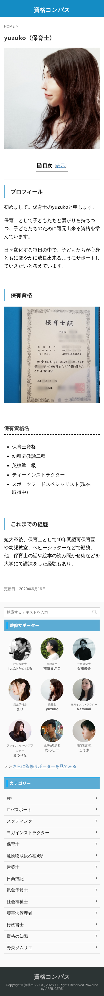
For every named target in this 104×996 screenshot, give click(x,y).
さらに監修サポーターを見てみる (45, 766)
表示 (60, 165)
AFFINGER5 (54, 989)
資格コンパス (52, 9)
